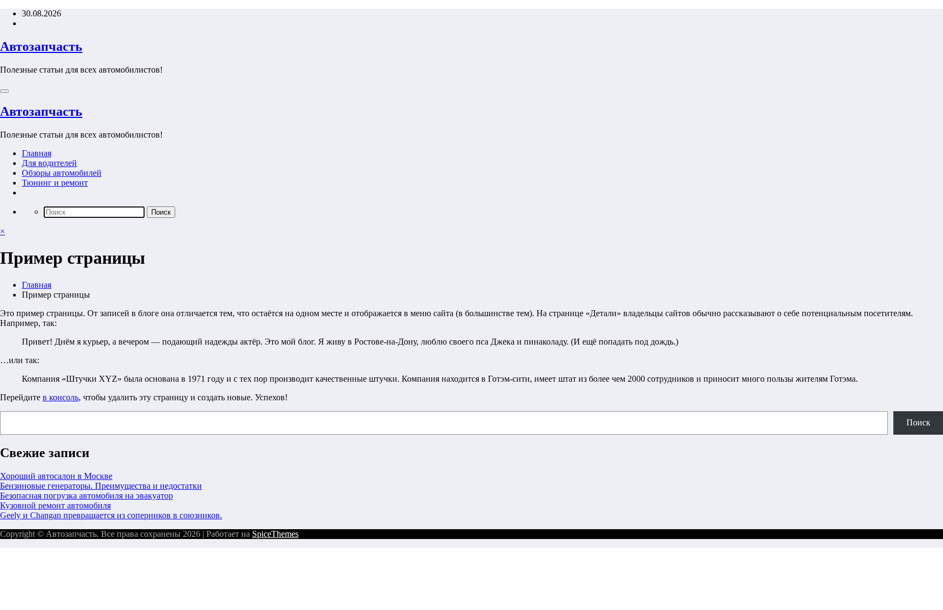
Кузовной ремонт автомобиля (55, 505)
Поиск (918, 422)
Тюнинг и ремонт (55, 182)
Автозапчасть (41, 46)
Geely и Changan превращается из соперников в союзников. (111, 515)
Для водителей (49, 163)
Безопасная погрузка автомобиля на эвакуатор (86, 495)
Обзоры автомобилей (62, 172)
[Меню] (4, 91)
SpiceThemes (275, 533)
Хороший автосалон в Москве (56, 476)
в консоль (61, 397)
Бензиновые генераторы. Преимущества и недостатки (101, 485)
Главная (36, 153)
